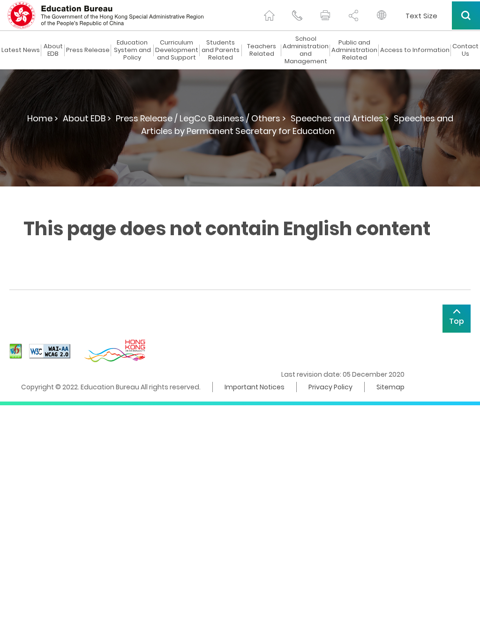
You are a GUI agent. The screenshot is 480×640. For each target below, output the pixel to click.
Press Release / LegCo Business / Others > (201, 118)
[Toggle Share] (353, 15)
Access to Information (415, 50)
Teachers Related (261, 50)
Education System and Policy (132, 50)
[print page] (325, 15)
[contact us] (297, 15)
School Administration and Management (306, 50)
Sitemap (390, 387)
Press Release (88, 50)
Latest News (20, 50)
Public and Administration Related (354, 50)
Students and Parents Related (221, 50)
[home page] (269, 15)
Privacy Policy (330, 387)
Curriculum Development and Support (176, 50)
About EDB (53, 50)
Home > (42, 118)
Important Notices (255, 387)
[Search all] (466, 15)
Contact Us (465, 50)
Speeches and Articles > (340, 118)
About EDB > (87, 118)
